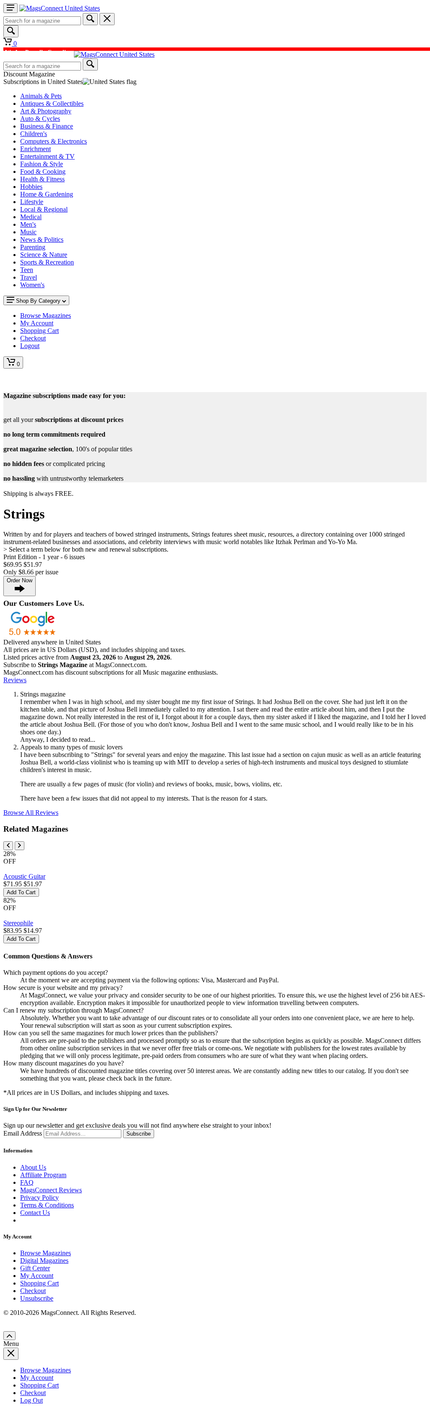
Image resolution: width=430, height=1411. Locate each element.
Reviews (14, 679)
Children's (33, 133)
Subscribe (138, 1134)
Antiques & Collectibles (52, 103)
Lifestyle (31, 201)
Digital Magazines (44, 1260)
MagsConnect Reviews (51, 1190)
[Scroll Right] (19, 845)
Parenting (32, 247)
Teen (26, 269)
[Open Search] (10, 31)
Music (28, 232)
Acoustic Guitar (24, 876)
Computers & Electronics (53, 141)
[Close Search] (107, 19)
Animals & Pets (41, 95)
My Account (36, 1275)
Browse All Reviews (30, 812)
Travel (28, 277)
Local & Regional (44, 209)
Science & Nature (43, 254)
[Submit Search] (90, 19)
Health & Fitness (42, 179)
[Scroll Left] (8, 845)
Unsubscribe (36, 1298)
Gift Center (35, 1268)
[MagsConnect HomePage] (59, 8)
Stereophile (18, 923)
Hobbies (31, 186)
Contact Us (35, 1212)
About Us (33, 1167)
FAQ (27, 1182)
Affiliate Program (43, 1174)
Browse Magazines (45, 1253)
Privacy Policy (39, 1197)
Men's (28, 224)
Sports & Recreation (47, 262)
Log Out (31, 1400)
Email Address (22, 1133)
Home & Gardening (46, 194)
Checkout (33, 1290)
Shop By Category (38, 301)
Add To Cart (21, 892)
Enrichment (35, 148)
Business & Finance (46, 126)
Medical (31, 216)
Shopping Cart (39, 1283)
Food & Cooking (43, 171)
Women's (32, 284)
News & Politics (41, 239)
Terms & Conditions (47, 1205)
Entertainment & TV (47, 156)
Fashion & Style (41, 164)
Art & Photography (45, 111)
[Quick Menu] (10, 8)
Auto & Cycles (40, 118)
